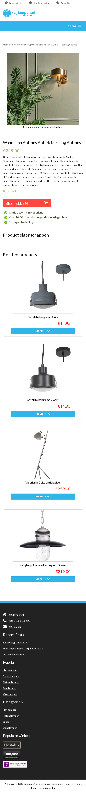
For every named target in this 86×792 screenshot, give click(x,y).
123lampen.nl (16, 614)
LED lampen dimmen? (14, 654)
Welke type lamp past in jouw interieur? (23, 648)
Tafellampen (9, 688)
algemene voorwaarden (43, 787)
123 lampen (15, 626)
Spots (6, 721)
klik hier (58, 126)
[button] (72, 26)
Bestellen (16, 203)
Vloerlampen (10, 694)
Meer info (43, 331)
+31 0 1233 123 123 (19, 620)
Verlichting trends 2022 (15, 642)
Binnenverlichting (21, 44)
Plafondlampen (11, 682)
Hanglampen (10, 670)
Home (6, 44)
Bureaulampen (11, 676)
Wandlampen (10, 727)
